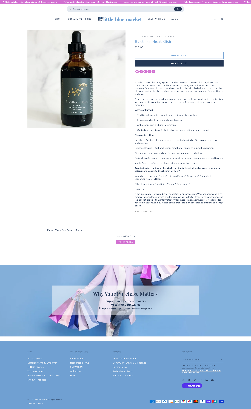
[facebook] (141, 71)
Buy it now (179, 63)
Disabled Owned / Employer (42, 363)
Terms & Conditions (123, 375)
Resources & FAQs (79, 363)
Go (177, 9)
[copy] (149, 71)
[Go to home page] (119, 19)
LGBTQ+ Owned (35, 367)
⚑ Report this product (144, 211)
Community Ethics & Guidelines (129, 363)
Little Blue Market (40, 400)
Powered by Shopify (35, 403)
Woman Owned (35, 371)
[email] (137, 71)
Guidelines (75, 371)
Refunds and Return (123, 371)
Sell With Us (76, 367)
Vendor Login (77, 358)
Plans (73, 375)
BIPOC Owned (34, 358)
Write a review (125, 242)
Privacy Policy (120, 367)
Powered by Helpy (141, 76)
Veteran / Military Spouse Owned (44, 375)
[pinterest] (145, 71)
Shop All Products (36, 380)
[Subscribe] (222, 359)
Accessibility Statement (125, 358)
